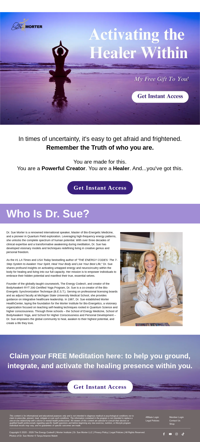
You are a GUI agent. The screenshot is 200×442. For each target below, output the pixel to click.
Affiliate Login (152, 417)
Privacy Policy (101, 432)
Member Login (176, 417)
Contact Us (174, 420)
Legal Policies (152, 420)
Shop (172, 424)
